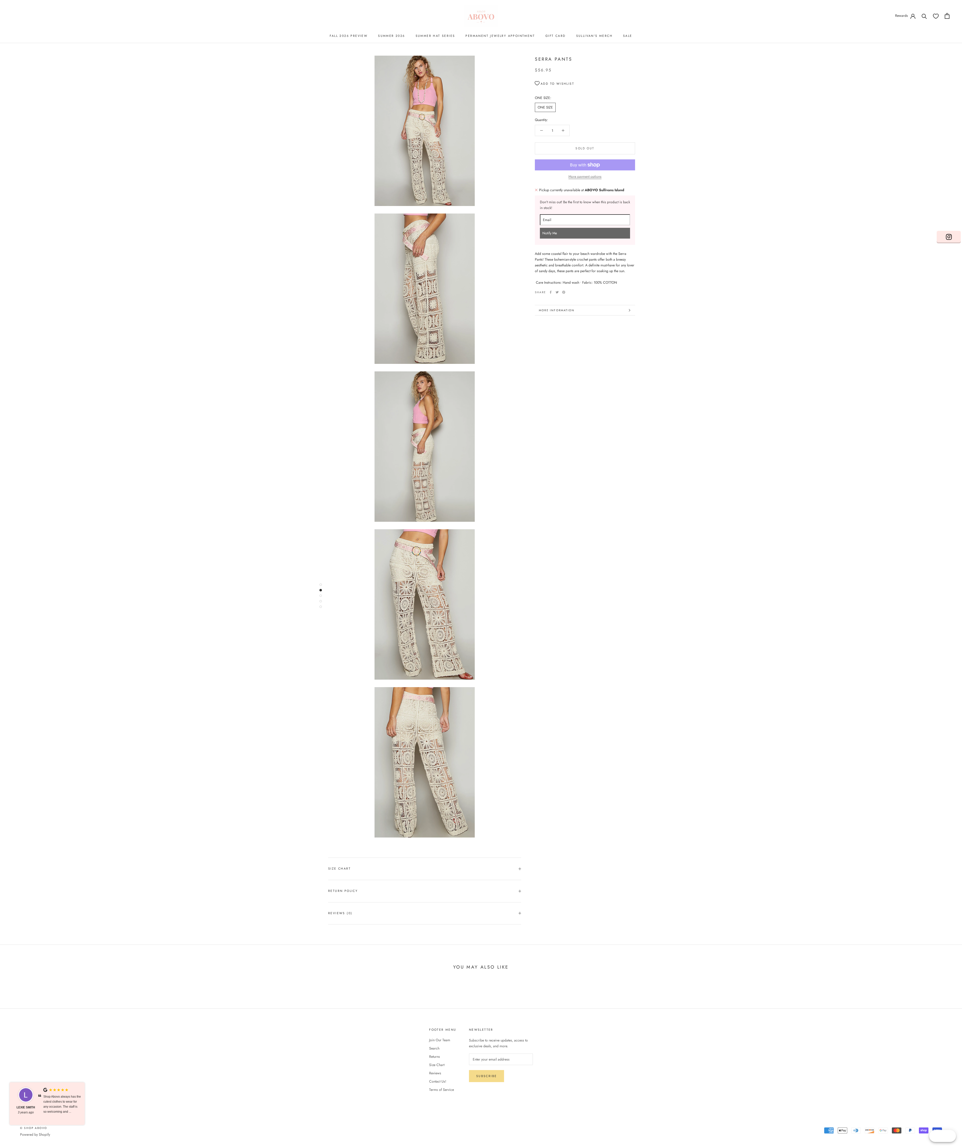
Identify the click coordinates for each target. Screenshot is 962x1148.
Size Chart (339, 868)
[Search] (924, 16)
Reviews (435, 1073)
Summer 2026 (391, 36)
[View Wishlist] (935, 16)
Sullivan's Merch (594, 36)
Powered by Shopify (35, 1134)
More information (556, 310)
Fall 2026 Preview (349, 36)
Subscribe (486, 1076)
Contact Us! (437, 1081)
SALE (627, 36)
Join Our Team (439, 1039)
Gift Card (555, 36)
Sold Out (584, 148)
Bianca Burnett (26, 1110)
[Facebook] (550, 292)
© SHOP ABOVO (33, 1128)
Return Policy (343, 891)
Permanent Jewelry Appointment (500, 36)
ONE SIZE (545, 107)
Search (434, 1048)
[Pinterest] (563, 292)
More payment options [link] (585, 176)
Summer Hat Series (435, 36)
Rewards (901, 15)
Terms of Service (441, 1089)
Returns (434, 1056)
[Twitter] (557, 292)
